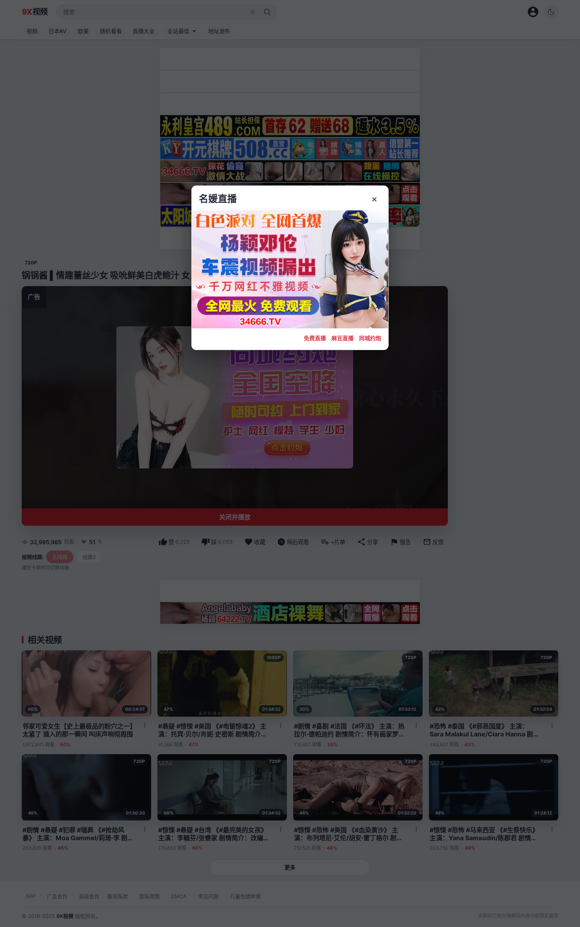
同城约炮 (370, 338)
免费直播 (315, 338)
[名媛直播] (290, 463)
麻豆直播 (342, 338)
